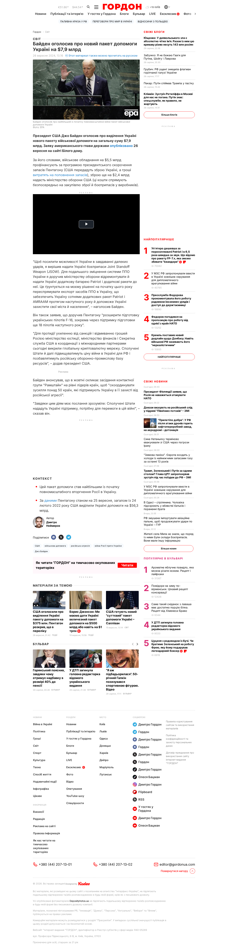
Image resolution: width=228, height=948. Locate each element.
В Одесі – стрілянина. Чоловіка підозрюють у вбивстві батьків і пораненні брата (164, 506)
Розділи (70, 717)
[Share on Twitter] (61, 537)
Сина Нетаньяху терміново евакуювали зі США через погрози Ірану (166, 442)
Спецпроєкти (75, 803)
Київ (102, 724)
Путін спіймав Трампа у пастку (169, 83)
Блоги (124, 14)
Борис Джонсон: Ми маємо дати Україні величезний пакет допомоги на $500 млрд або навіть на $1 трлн (85, 621)
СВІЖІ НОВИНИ (156, 381)
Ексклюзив (168, 14)
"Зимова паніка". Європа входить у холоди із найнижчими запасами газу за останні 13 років (168, 458)
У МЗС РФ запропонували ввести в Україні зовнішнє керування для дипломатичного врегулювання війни (173, 278)
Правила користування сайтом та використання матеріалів (180, 725)
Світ (47, 31)
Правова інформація (46, 833)
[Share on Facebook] (53, 537)
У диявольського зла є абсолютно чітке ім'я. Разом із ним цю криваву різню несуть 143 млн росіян (169, 41)
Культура (39, 760)
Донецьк (105, 745)
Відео (70, 781)
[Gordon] (122, 7)
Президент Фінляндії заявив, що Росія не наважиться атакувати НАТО (165, 395)
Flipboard (145, 792)
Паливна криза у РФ (73, 21)
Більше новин (168, 548)
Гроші (37, 738)
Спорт (37, 753)
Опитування (74, 788)
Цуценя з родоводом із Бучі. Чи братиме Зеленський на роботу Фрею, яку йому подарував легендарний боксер (172, 645)
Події (54, 635)
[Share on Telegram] (68, 537)
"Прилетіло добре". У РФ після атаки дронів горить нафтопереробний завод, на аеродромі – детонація (168, 425)
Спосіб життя (42, 774)
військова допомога (55, 546)
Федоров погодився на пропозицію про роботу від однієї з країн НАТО (169, 320)
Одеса (103, 738)
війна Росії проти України (108, 546)
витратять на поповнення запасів (60, 175)
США (37, 546)
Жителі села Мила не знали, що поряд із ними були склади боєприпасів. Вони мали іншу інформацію (168, 537)
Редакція (39, 819)
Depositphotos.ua (79, 900)
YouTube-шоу (75, 796)
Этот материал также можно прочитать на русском (103, 55)
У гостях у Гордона (102, 14)
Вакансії (38, 811)
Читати (127, 565)
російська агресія (80, 546)
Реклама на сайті (44, 826)
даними (50, 501)
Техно (37, 767)
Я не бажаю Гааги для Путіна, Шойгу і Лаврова (165, 57)
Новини (40, 14)
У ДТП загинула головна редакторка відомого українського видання (167, 626)
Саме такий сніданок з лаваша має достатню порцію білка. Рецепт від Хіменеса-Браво (171, 607)
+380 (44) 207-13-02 (115, 864)
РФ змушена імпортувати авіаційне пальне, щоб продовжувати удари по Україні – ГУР (168, 521)
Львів (103, 731)
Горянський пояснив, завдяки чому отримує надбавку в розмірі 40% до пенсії (49, 677)
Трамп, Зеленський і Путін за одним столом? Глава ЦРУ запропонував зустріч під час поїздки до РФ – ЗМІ (168, 474)
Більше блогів (169, 114)
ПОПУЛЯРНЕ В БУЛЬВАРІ (163, 558)
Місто (102, 717)
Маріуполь (106, 767)
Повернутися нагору (174, 871)
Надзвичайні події (45, 781)
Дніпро (103, 760)
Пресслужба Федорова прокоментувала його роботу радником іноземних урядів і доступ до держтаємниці (171, 300)
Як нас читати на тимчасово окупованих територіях (44, 846)
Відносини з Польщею (153, 21)
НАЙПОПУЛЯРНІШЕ (159, 239)
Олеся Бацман (149, 777)
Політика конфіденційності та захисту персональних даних (179, 740)
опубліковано (121, 146)
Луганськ (105, 774)
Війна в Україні (42, 724)
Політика (39, 731)
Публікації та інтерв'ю (66, 14)
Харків (103, 753)
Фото (187, 14)
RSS (141, 799)
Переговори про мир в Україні (112, 21)
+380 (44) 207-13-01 (55, 864)
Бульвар (139, 14)
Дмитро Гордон (150, 724)
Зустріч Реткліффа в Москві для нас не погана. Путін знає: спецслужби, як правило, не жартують (168, 99)
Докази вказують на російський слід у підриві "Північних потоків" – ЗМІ (168, 409)
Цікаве (37, 796)
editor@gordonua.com (177, 864)
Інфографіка (41, 788)
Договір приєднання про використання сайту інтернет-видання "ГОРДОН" (180, 758)
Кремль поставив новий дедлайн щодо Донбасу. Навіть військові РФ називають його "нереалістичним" (172, 340)
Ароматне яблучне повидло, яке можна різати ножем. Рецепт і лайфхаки (172, 571)
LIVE (152, 14)
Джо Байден (41, 551)
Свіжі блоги (154, 32)
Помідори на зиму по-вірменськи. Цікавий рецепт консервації (169, 589)
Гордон (37, 31)
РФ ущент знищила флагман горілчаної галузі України (167, 71)
